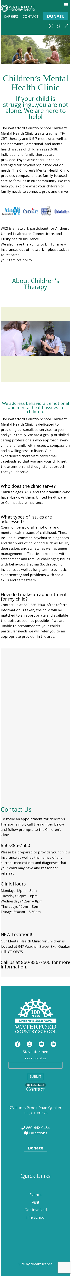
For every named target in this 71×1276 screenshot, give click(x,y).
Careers (11, 16)
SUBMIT (35, 1076)
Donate (55, 16)
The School (35, 1217)
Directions (37, 1133)
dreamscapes (41, 1264)
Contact (31, 16)
